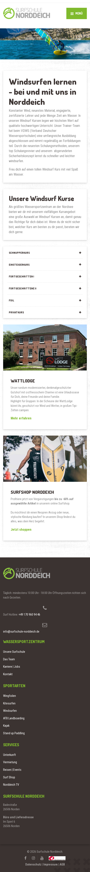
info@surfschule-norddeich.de (21, 631)
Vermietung (10, 762)
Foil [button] (11, 300)
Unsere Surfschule (14, 651)
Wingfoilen (9, 695)
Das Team (9, 659)
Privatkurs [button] (16, 312)
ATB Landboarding (13, 718)
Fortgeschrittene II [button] (22, 288)
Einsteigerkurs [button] (19, 264)
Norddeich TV (11, 784)
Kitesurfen (9, 703)
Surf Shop (9, 777)
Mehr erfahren (21, 418)
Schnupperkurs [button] (19, 252)
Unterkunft (9, 754)
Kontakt (8, 674)
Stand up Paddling (14, 733)
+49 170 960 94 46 (29, 614)
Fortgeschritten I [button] (21, 276)
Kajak (6, 725)
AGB (62, 864)
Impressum (50, 864)
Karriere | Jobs (11, 666)
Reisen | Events (12, 769)
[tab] (45, 252)
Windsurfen (10, 710)
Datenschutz (33, 864)
